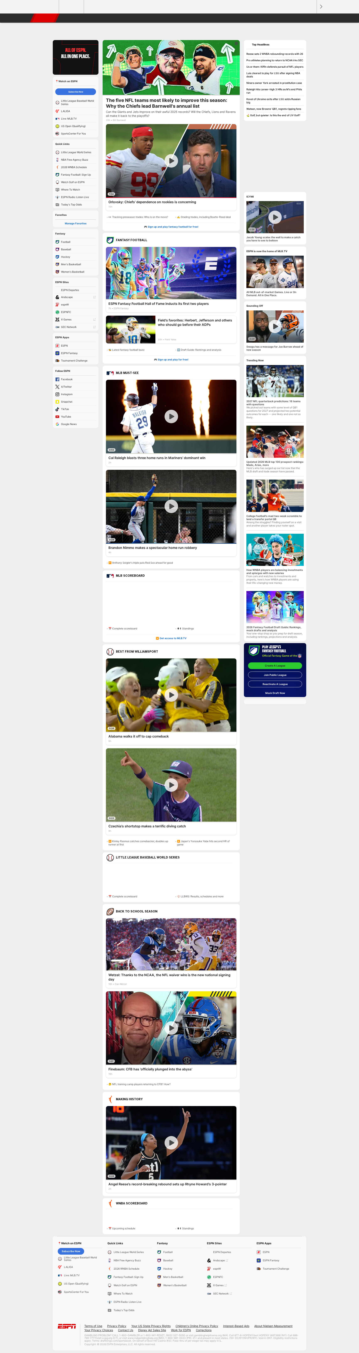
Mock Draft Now (275, 693)
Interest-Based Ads (236, 1326)
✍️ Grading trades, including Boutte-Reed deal (204, 217)
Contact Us (125, 1330)
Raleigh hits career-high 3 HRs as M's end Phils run (274, 91)
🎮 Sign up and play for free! (171, 359)
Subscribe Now (75, 91)
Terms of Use (93, 1326)
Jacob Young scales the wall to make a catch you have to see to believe (273, 239)
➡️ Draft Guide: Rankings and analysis (199, 349)
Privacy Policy (116, 1326)
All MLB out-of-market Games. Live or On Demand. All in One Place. (271, 294)
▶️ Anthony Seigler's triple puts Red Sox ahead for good (140, 562)
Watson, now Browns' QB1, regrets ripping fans (273, 108)
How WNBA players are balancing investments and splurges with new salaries (274, 571)
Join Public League (275, 674)
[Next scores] (321, 6)
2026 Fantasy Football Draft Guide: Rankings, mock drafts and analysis (273, 629)
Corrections (203, 1330)
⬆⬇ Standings (185, 628)
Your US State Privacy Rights (151, 1326)
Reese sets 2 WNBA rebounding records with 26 (274, 53)
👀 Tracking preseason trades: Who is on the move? (138, 217)
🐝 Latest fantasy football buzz (126, 349)
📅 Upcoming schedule (121, 1228)
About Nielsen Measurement (273, 1326)
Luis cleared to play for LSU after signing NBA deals (273, 75)
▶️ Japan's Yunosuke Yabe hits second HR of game (203, 843)
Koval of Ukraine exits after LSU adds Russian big (273, 101)
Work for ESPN (181, 1330)
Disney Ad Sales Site (152, 1330)
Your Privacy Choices (98, 1330)
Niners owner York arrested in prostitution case (274, 82)
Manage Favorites (76, 223)
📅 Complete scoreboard (122, 628)
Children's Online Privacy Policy (197, 1326)
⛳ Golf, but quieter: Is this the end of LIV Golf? (273, 115)
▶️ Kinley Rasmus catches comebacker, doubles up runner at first (138, 843)
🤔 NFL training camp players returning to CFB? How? (139, 1084)
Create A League (275, 665)
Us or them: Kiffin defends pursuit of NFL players (274, 66)
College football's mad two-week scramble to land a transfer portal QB (274, 517)
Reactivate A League (275, 684)
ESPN (45, 18)
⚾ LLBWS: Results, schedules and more (200, 896)
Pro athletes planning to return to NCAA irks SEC (274, 60)
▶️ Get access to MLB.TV (171, 638)
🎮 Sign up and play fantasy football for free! (171, 226)
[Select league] (46, 7)
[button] (311, 18)
